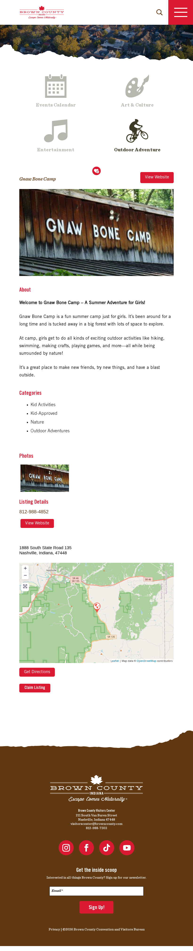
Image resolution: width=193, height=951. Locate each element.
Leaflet (115, 661)
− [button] (25, 575)
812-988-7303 (96, 828)
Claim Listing (34, 688)
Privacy (54, 929)
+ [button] (25, 568)
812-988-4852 (33, 511)
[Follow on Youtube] (126, 847)
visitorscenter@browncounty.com (96, 824)
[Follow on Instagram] (66, 847)
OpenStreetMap (146, 661)
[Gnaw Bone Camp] (97, 607)
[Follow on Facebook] (86, 847)
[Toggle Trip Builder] (96, 171)
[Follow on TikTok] (106, 847)
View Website (157, 177)
